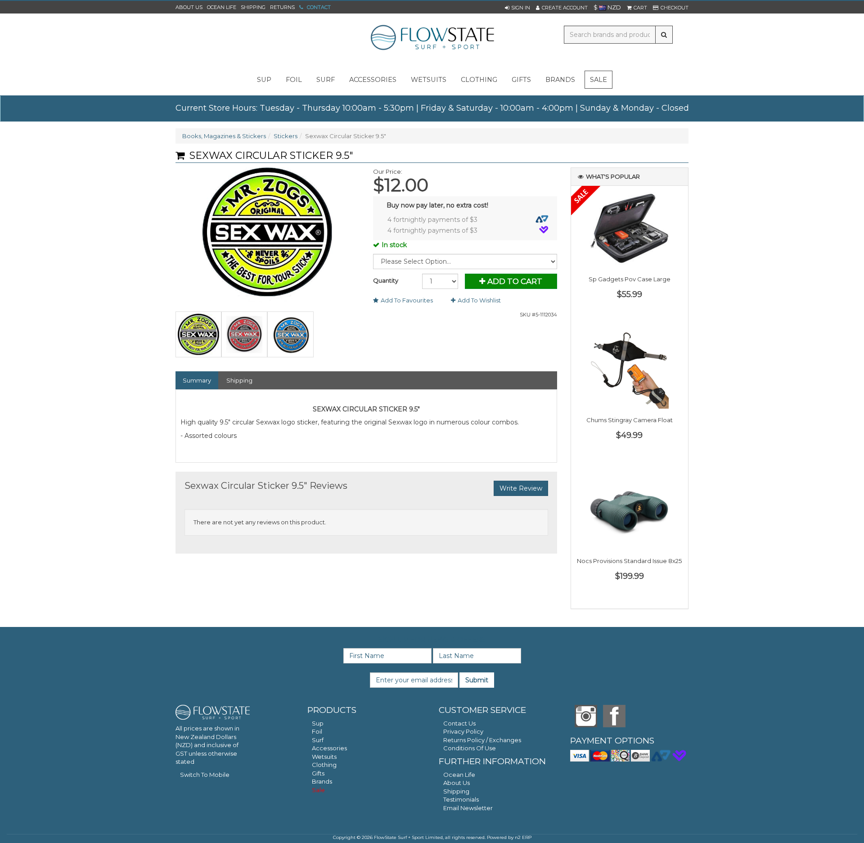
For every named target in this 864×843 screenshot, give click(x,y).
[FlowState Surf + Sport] (432, 38)
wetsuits (428, 80)
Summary (197, 380)
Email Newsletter (468, 807)
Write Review (521, 488)
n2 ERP (523, 837)
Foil (317, 731)
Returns (282, 7)
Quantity (385, 280)
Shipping (253, 7)
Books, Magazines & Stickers (224, 136)
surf (325, 80)
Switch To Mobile (205, 774)
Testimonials (461, 799)
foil (294, 80)
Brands (560, 80)
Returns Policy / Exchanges (482, 740)
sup (264, 80)
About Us (189, 7)
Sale (598, 80)
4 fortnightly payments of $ (432, 220)
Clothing (324, 764)
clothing (479, 80)
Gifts (318, 773)
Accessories (329, 748)
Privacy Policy (463, 731)
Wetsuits (324, 756)
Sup (318, 723)
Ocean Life (221, 7)
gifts (521, 80)
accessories (372, 80)
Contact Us (459, 723)
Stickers (285, 136)
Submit (476, 680)
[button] (517, 7)
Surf (318, 740)
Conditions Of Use (469, 748)
